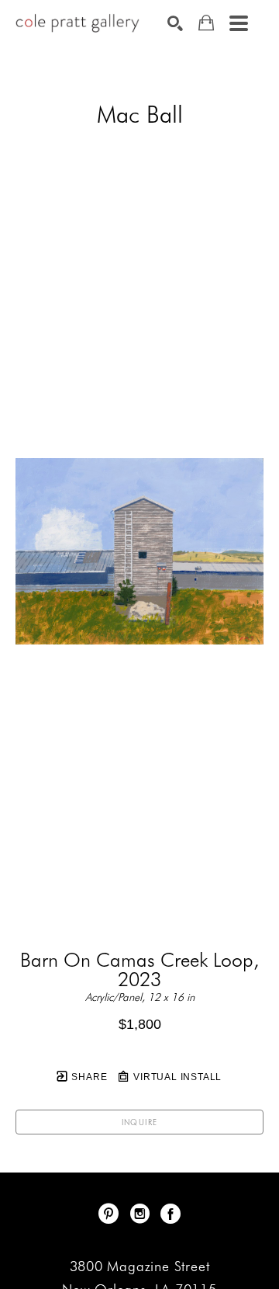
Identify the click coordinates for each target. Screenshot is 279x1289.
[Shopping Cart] (206, 23)
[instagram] (139, 1214)
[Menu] (238, 23)
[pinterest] (108, 1214)
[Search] (175, 23)
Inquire (140, 1122)
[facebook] (170, 1214)
